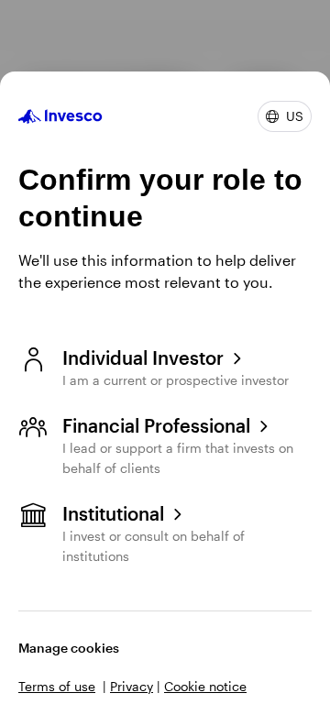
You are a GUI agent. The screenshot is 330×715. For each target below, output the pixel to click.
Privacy (131, 686)
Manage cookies (68, 647)
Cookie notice (205, 686)
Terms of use (56, 686)
